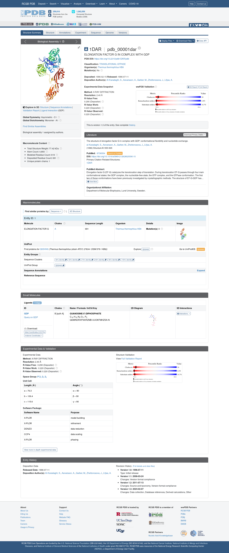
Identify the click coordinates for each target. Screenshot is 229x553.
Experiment (80, 32)
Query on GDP (31, 317)
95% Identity (113, 260)
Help (192, 3)
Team (22, 520)
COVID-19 (133, 3)
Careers (123, 3)
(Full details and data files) (144, 466)
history (132, 124)
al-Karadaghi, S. (94, 144)
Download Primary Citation (194, 135)
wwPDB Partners (189, 507)
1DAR (89, 162)
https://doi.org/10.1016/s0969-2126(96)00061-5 (113, 156)
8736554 (101, 153)
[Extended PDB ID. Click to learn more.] (139, 47)
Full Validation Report (131, 358)
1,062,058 (80, 11)
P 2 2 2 (42, 376)
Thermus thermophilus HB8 (111, 67)
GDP (26, 313)
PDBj (183, 517)
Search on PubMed (115, 153)
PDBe (183, 514)
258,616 (56, 11)
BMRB (183, 520)
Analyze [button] (78, 3)
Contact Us (64, 510)
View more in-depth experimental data (40, 449)
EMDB (183, 524)
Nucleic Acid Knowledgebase (161, 535)
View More (93, 181)
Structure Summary (32, 32)
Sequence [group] (55, 211)
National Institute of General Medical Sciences (57, 546)
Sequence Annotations (61, 107)
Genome (110, 32)
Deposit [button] (42, 3)
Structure (50, 32)
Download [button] (91, 3)
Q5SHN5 (44, 249)
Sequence (96, 32)
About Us (24, 510)
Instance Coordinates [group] (33, 335)
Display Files (167, 40)
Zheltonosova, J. (156, 79)
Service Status (65, 524)
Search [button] (53, 3)
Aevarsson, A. (129, 79)
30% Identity (60, 260)
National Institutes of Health (93, 546)
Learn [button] (102, 3)
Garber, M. (142, 79)
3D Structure (75, 211)
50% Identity (73, 260)
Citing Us (24, 514)
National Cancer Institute (161, 543)
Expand (201, 270)
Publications (25, 517)
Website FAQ (64, 517)
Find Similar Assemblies (34, 126)
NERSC (98, 548)
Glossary (63, 520)
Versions (123, 32)
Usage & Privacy (27, 527)
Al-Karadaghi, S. (114, 79)
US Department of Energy (117, 543)
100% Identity (127, 260)
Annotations (65, 32)
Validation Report (31, 110)
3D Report (193, 87)
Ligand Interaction (49, 110)
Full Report (203, 87)
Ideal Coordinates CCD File (35, 332)
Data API (203, 40)
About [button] (112, 3)
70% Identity (86, 260)
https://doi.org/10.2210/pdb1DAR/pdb (111, 58)
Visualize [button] (65, 3)
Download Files (185, 40)
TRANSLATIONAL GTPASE (112, 63)
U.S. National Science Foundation (75, 543)
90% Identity (99, 260)
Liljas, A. (169, 79)
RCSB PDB (28, 4)
